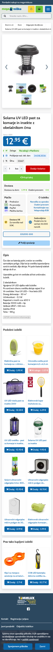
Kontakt (4, 619)
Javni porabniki (7, 626)
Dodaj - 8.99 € (16, 529)
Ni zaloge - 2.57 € (39, 370)
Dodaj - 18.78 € (39, 489)
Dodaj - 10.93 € (15, 449)
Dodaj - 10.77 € (39, 582)
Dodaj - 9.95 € (39, 449)
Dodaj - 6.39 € (39, 410)
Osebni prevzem (41, 204)
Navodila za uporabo (39, 201)
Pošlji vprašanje (27, 243)
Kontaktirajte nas (41, 207)
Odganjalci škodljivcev (34, 25)
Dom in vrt (9, 25)
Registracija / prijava (19, 619)
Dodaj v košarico (37, 168)
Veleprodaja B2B (41, 210)
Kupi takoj (28, 177)
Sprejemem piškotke (18, 646)
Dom (20, 25)
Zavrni (42, 646)
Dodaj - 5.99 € (39, 529)
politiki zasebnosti (30, 639)
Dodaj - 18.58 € (15, 410)
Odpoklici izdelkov (24, 626)
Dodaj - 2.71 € (15, 582)
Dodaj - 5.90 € (16, 370)
